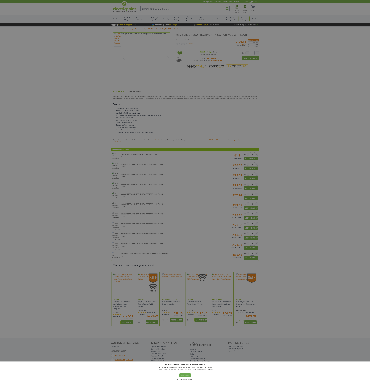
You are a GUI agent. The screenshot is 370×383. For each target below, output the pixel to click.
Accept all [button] (185, 375)
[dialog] (185, 372)
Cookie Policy (196, 371)
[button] (185, 379)
